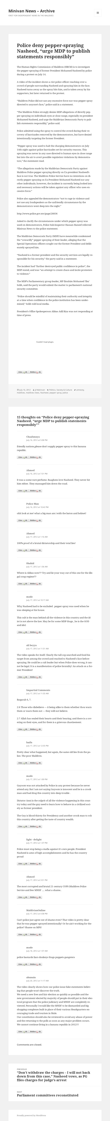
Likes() (22, 372)
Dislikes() (35, 372)
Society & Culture (64, 390)
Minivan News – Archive (31, 10)
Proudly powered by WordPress (31, 1115)
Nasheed (44, 392)
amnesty (80, 390)
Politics (52, 390)
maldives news (32, 392)
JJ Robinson (40, 390)
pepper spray (55, 392)
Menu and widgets (98, 16)
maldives (21, 392)
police (65, 392)
